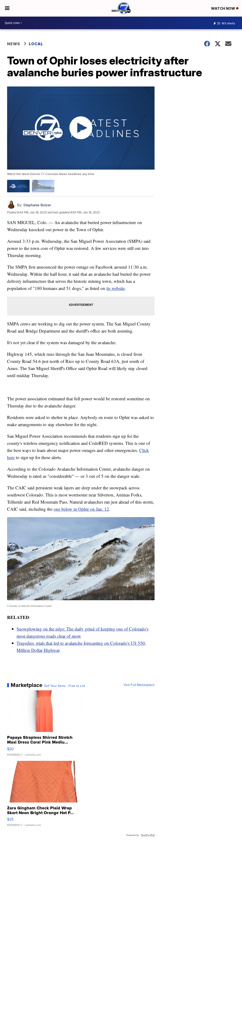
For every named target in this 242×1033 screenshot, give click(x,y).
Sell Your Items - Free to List (64, 686)
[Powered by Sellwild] (148, 835)
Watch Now (223, 8)
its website (115, 288)
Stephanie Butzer (37, 205)
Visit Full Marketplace (139, 685)
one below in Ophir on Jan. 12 (81, 509)
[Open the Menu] (7, 8)
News (13, 43)
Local (36, 43)
